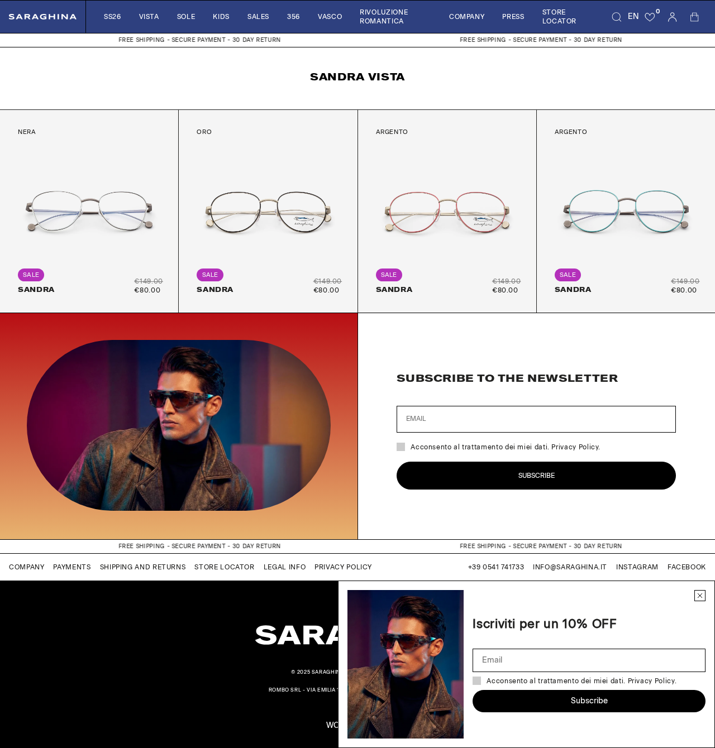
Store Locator (559, 16)
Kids (221, 17)
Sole (186, 17)
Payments (71, 567)
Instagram (637, 567)
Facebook (687, 567)
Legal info (285, 567)
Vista (149, 17)
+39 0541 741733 (496, 567)
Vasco (330, 17)
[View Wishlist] (650, 16)
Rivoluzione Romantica (384, 16)
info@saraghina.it (570, 567)
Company (466, 17)
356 (293, 17)
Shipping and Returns (143, 567)
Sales (258, 17)
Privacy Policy (343, 567)
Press (513, 17)
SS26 (112, 17)
